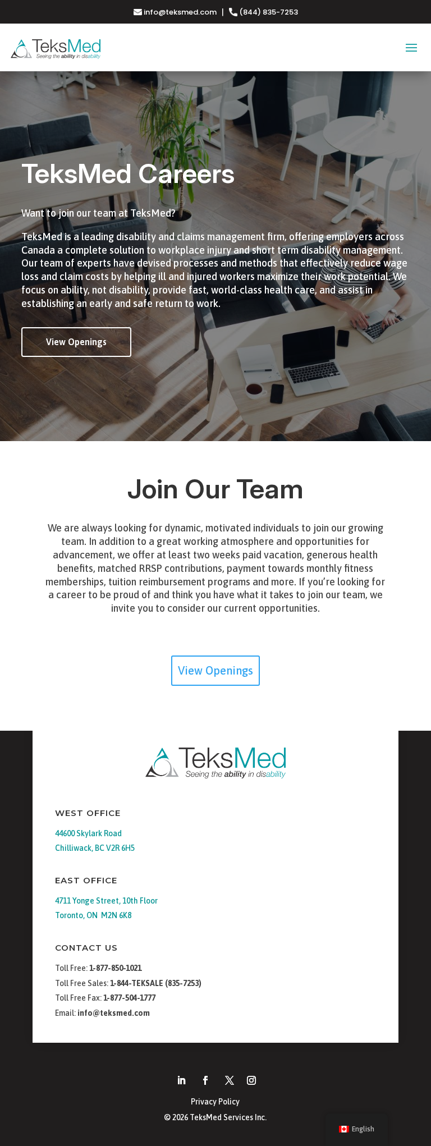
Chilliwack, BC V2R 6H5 (95, 848)
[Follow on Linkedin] (181, 1080)
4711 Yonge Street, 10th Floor (106, 900)
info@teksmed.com (180, 12)
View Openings (76, 342)
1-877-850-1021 (115, 968)
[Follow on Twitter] (229, 1080)
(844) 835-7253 (267, 12)
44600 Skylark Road (88, 833)
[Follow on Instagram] (251, 1080)
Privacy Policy (215, 1101)
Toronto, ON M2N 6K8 (93, 915)
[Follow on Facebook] (205, 1080)
